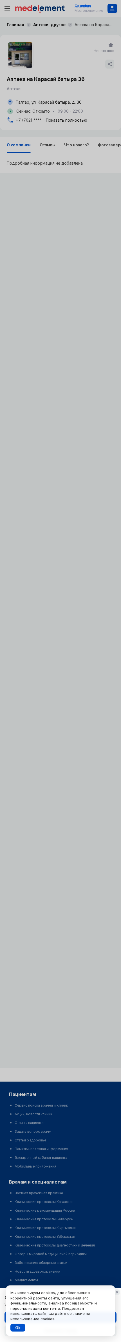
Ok (18, 1327)
